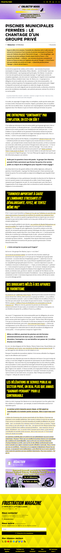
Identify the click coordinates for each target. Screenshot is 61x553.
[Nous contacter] (47, 2)
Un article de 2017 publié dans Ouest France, (18, 295)
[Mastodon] (22, 541)
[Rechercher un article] (44, 2)
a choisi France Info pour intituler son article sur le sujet (30, 61)
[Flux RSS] (25, 541)
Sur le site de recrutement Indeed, (15, 255)
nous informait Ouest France (36, 324)
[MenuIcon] (59, 2)
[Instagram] (5, 541)
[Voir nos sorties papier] (53, 2)
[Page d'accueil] (6, 2)
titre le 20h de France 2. (21, 64)
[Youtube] (8, 541)
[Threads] (11, 541)
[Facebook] (14, 541)
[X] (3, 542)
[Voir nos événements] (50, 2)
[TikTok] (16, 541)
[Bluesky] (19, 541)
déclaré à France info (45, 139)
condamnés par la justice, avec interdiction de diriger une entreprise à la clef (30, 348)
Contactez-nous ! (9, 519)
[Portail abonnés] (56, 2)
